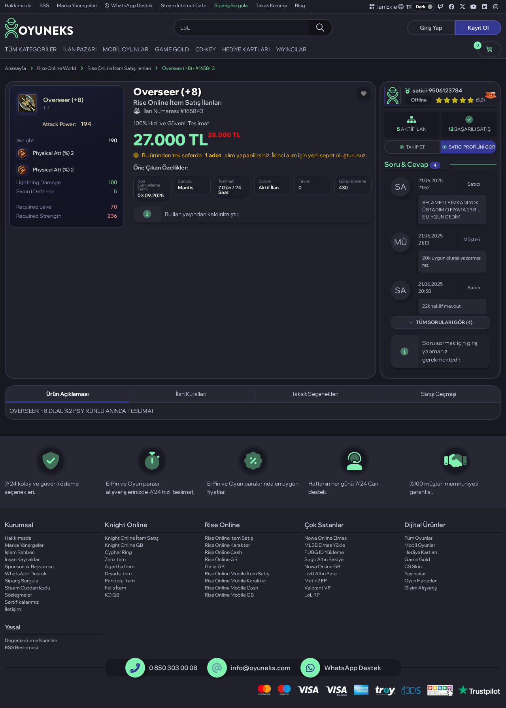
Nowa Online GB (322, 566)
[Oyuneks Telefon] (135, 668)
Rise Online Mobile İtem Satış (237, 573)
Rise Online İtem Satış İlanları (119, 68)
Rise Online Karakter (227, 545)
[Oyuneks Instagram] (495, 6)
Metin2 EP (315, 581)
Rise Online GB (221, 559)
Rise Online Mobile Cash (231, 588)
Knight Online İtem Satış (132, 538)
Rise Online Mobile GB (229, 595)
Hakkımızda (18, 5)
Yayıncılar (415, 573)
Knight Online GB (124, 545)
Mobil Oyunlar (419, 545)
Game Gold (417, 559)
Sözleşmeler (18, 595)
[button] (405, 6)
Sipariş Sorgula (231, 5)
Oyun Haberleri (421, 581)
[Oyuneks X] (462, 6)
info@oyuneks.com (261, 668)
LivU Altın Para (320, 573)
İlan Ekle (386, 6)
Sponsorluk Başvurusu (29, 566)
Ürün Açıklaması (67, 393)
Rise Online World (56, 68)
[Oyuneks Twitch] (440, 6)
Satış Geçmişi (438, 393)
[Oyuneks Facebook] (451, 6)
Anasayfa (15, 68)
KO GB (112, 595)
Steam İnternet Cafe (183, 5)
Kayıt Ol (478, 27)
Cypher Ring (118, 552)
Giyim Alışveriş (420, 588)
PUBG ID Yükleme (324, 552)
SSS (44, 5)
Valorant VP (317, 588)
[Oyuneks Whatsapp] (310, 668)
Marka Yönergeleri (77, 5)
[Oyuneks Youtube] (473, 6)
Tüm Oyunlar (418, 538)
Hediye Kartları (420, 552)
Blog (300, 5)
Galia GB (215, 566)
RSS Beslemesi (21, 647)
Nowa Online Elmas (325, 538)
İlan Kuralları (191, 393)
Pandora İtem (120, 581)
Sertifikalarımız (22, 602)
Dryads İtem (118, 573)
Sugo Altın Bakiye (324, 559)
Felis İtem (115, 588)
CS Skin (413, 566)
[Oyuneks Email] (217, 668)
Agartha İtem (119, 566)
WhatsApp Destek (132, 5)
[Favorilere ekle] (364, 94)
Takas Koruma (271, 5)
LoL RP (312, 595)
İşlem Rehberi (20, 552)
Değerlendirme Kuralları (31, 640)
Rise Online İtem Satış (229, 538)
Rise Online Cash (223, 552)
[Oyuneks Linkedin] (484, 6)
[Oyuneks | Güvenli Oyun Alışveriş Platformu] (39, 26)
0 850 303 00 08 (173, 668)
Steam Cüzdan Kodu (27, 588)
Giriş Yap (431, 27)
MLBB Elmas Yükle (324, 545)
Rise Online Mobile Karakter (235, 581)
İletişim (13, 609)
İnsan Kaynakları (23, 559)
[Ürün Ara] (320, 28)
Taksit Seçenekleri (315, 393)
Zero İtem (115, 559)
